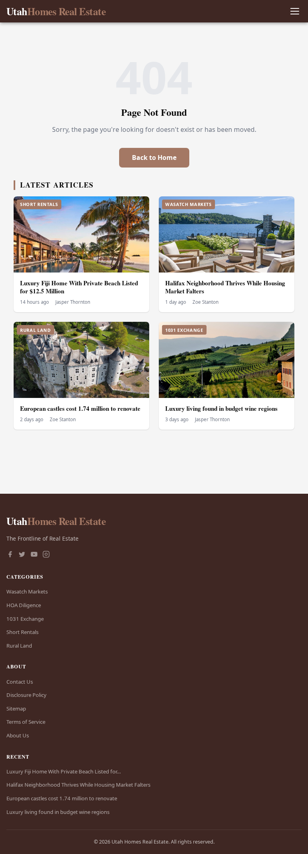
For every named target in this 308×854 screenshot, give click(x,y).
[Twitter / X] (22, 555)
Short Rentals (22, 632)
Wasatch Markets (27, 591)
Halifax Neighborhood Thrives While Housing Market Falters (225, 287)
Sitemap (16, 708)
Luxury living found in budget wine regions (221, 408)
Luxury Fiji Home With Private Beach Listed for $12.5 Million (79, 287)
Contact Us (19, 681)
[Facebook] (10, 555)
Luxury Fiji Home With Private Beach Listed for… (63, 771)
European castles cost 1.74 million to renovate (80, 408)
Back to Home (154, 157)
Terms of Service (25, 721)
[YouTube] (34, 555)
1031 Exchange (25, 618)
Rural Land (19, 645)
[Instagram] (46, 555)
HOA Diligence (23, 605)
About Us (17, 735)
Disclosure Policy (26, 695)
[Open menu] (295, 11)
